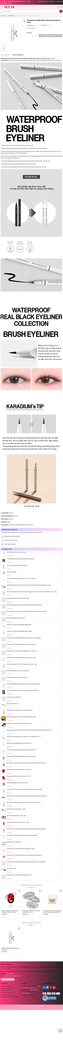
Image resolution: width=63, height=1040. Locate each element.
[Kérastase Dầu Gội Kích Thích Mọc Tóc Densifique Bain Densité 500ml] (3, 606)
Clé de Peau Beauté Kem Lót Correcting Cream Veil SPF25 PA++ (23, 690)
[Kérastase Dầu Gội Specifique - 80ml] (3, 810)
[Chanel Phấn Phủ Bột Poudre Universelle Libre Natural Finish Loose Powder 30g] (3, 797)
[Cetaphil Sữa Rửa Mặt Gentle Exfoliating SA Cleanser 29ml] (3, 758)
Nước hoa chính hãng (26, 1008)
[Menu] (2, 7)
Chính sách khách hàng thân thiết (10, 996)
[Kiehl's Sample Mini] (3, 573)
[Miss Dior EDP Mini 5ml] (3, 705)
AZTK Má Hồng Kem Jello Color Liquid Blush (18, 670)
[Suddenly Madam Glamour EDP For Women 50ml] (3, 876)
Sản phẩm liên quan (31, 885)
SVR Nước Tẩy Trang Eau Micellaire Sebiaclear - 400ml (20, 848)
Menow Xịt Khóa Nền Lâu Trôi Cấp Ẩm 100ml (18, 598)
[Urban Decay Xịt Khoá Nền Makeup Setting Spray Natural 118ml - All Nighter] (3, 863)
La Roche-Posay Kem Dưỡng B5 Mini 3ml (17, 565)
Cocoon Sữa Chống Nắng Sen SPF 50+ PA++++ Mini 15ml (21, 578)
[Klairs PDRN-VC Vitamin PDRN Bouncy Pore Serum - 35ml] (3, 659)
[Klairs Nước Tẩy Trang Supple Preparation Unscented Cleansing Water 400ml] (3, 830)
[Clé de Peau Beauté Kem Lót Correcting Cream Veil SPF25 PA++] (3, 692)
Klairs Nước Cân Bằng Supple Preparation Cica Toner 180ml (22, 835)
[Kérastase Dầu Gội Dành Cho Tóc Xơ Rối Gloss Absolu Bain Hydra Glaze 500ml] (3, 613)
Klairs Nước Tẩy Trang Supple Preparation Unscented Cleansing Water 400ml (26, 828)
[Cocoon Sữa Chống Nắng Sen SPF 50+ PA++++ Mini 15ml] (3, 580)
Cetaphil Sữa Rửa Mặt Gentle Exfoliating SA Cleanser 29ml (21, 756)
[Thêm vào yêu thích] (24, 20)
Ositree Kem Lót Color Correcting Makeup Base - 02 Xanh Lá (22, 651)
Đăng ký (52, 1)
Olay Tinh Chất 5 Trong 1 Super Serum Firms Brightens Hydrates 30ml (24, 789)
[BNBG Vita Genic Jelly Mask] (3, 843)
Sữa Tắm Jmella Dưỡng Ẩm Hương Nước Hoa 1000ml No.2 (21, 749)
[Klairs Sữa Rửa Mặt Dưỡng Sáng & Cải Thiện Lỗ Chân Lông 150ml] (3, 685)
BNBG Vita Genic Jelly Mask (14, 842)
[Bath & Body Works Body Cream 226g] (3, 817)
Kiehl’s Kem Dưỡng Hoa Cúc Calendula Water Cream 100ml (21, 716)
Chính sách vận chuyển (7, 988)
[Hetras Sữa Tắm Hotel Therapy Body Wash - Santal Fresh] (3, 646)
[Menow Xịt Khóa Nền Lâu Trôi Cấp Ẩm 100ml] (3, 599)
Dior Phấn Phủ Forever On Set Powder (16, 552)
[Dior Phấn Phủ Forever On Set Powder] (3, 553)
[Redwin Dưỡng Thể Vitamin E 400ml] (3, 619)
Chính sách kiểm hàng (7, 994)
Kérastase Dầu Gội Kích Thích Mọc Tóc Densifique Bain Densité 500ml (24, 605)
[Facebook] (44, 987)
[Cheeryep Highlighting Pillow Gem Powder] (3, 784)
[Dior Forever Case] (3, 869)
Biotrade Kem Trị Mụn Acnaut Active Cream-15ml (19, 769)
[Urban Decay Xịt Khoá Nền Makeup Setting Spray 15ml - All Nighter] (3, 639)
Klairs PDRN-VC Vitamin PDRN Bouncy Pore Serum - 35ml (21, 657)
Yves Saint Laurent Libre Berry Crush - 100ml (18, 822)
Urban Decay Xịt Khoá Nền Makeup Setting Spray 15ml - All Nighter (24, 637)
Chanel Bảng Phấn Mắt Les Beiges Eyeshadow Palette (20, 558)
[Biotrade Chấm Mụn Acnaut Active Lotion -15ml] (3, 777)
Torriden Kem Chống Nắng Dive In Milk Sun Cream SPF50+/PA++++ (24, 736)
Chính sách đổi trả (6, 990)
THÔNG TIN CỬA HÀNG (29, 995)
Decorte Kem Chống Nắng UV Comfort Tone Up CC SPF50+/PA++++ (24, 802)
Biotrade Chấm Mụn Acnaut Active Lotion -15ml (19, 776)
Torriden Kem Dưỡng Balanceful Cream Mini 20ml (19, 743)
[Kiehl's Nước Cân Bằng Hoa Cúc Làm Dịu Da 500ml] (3, 711)
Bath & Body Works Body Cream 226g (16, 815)
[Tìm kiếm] (60, 11)
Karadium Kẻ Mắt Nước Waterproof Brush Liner (10, 948)
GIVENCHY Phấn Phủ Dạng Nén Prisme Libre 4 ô (19, 723)
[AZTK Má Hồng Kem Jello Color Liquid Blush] (3, 672)
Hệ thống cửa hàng (43, 1)
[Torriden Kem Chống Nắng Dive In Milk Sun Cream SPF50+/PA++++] (3, 738)
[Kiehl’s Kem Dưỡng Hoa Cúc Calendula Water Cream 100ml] (3, 718)
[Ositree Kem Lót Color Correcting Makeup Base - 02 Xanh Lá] (3, 652)
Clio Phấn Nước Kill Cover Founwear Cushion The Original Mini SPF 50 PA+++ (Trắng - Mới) (52, 911)
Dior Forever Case (11, 868)
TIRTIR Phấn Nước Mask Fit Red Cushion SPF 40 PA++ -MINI (10, 911)
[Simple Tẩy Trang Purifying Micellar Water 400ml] (3, 626)
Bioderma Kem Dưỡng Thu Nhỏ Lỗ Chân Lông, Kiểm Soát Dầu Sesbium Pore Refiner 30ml (29, 730)
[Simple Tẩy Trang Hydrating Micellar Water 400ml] (3, 632)
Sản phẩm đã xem (31, 923)
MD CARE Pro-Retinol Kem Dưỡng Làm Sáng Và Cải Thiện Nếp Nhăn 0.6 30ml (26, 763)
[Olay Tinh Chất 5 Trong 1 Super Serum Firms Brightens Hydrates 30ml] (3, 790)
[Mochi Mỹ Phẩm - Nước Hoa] (9, 7)
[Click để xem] (13, 31)
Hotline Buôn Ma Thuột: (28, 992)
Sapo (41, 1008)
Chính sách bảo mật (7, 986)
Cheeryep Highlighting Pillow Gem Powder (17, 782)
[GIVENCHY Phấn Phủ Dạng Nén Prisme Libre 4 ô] (3, 725)
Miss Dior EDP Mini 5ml (12, 703)
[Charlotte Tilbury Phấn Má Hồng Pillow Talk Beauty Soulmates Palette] (3, 856)
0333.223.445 (10, 973)
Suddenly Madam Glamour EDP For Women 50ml (19, 875)
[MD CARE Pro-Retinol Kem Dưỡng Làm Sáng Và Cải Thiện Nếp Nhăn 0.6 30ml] (3, 764)
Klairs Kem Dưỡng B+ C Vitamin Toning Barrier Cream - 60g (21, 664)
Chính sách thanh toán (7, 992)
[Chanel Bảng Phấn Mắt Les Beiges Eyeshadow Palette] (3, 560)
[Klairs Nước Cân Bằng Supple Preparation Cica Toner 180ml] (3, 837)
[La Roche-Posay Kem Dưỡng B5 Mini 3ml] (3, 567)
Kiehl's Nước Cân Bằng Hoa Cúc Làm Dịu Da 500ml (19, 710)
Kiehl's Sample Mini (11, 572)
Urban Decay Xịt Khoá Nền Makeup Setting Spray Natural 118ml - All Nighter (26, 861)
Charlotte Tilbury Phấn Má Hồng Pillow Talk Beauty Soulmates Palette (24, 855)
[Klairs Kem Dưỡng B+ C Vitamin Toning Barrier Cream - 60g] (3, 665)
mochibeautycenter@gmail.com (12, 976)
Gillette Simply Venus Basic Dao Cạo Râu (17, 677)
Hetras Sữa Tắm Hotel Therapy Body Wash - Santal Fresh (21, 644)
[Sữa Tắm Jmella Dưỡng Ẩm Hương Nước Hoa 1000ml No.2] (3, 751)
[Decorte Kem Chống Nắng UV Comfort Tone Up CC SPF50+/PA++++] (3, 804)
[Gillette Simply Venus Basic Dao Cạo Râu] (3, 678)
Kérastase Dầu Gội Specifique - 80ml (16, 809)
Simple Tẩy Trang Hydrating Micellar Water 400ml (19, 631)
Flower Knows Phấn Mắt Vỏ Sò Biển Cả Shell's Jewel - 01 (31, 911)
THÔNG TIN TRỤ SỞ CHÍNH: (32, 987)
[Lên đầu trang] (60, 1035)
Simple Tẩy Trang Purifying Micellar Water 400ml (19, 624)
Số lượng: (29, 32)
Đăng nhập (59, 1)
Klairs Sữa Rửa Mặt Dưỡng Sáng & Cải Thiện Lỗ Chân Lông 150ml (23, 684)
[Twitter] (47, 987)
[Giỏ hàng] (61, 7)
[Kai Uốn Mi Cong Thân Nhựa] (3, 698)
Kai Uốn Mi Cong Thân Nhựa (14, 697)
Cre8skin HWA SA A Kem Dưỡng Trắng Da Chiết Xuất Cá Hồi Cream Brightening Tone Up (29, 585)
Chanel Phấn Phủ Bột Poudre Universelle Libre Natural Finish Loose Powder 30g (27, 796)
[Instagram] (54, 987)
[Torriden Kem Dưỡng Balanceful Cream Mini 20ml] (3, 744)
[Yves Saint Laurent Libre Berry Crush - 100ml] (3, 823)
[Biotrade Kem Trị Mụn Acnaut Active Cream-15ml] (3, 771)
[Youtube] (50, 987)
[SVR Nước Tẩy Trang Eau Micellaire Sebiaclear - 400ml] (3, 850)
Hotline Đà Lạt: (30, 989)
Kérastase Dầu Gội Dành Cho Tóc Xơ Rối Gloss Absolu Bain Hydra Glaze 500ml (26, 611)
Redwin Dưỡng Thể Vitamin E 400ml (16, 618)
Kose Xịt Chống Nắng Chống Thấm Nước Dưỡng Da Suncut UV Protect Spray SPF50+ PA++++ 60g (32, 591)
